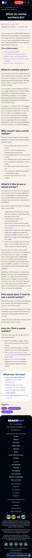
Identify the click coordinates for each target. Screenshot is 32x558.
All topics (16, 458)
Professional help (11, 7)
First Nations (16, 471)
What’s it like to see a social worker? (16, 56)
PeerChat (16, 468)
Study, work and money (16, 455)
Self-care (16, 449)
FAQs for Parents (16, 480)
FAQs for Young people (16, 477)
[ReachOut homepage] (2, 7)
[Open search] (25, 2)
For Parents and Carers (15, 427)
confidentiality (23, 264)
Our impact (16, 493)
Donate (16, 505)
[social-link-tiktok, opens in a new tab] (6, 544)
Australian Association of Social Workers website (15, 387)
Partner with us (16, 508)
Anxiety (16, 436)
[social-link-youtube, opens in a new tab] (16, 544)
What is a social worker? (12, 52)
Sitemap (25, 548)
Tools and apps (16, 474)
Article (4, 408)
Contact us (16, 496)
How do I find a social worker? (14, 63)
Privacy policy (18, 548)
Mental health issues (14, 408)
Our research (16, 490)
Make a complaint (16, 511)
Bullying (16, 439)
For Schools (15, 430)
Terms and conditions (9, 548)
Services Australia (13, 359)
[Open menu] (28, 2)
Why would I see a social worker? (15, 54)
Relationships (16, 446)
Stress (16, 452)
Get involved (16, 502)
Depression (16, 443)
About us (16, 486)
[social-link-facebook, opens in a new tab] (21, 544)
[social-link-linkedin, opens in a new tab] (26, 544)
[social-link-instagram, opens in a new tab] (11, 544)
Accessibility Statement (16, 550)
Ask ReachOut (16, 464)
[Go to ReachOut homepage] (4, 2)
